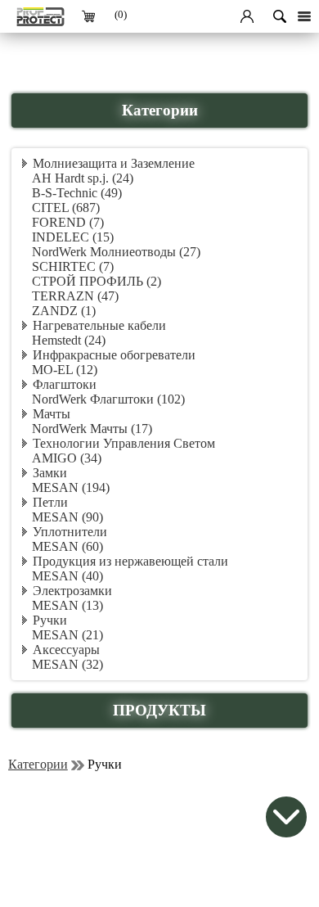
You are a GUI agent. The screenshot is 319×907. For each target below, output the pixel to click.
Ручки (50, 620)
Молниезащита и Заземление (114, 163)
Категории (38, 764)
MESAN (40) (67, 576)
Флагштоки (65, 384)
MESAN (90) (67, 517)
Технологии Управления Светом (124, 443)
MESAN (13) (67, 605)
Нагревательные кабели (99, 325)
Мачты (51, 414)
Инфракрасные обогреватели (114, 355)
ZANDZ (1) (64, 311)
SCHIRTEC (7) (73, 266)
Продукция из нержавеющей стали (130, 561)
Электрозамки (72, 591)
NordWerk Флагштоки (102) (108, 399)
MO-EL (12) (64, 370)
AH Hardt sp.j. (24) (82, 178)
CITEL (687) (66, 207)
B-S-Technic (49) (77, 193)
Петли (50, 502)
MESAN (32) (67, 664)
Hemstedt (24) (69, 340)
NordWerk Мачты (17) (92, 428)
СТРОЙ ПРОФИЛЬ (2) (96, 281)
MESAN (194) (71, 487)
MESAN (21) (67, 635)
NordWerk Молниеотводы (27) (116, 252)
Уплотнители (70, 532)
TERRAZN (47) (75, 296)
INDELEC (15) (73, 237)
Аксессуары (66, 650)
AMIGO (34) (66, 458)
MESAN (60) (67, 546)
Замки (50, 473)
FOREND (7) (68, 222)
